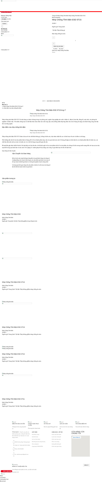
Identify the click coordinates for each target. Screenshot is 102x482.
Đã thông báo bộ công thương (38, 441)
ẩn (7, 104)
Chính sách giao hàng (56, 446)
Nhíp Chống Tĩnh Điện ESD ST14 (13, 282)
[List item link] (21, 449)
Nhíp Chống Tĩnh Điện (63, 15)
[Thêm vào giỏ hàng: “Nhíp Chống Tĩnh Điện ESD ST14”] (4, 295)
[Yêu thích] (4, 223)
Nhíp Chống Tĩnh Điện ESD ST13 (13, 327)
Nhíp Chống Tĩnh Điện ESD (11, 214)
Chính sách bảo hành (56, 434)
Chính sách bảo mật (56, 439)
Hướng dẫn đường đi (56, 444)
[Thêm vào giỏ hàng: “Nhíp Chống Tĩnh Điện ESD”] (4, 227)
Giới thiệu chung (35, 434)
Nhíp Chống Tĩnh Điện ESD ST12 (13, 354)
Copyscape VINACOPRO (37, 446)
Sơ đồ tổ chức (35, 436)
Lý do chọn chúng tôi (56, 436)
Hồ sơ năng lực (35, 444)
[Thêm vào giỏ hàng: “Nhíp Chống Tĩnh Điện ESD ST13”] (4, 340)
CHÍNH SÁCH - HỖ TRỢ (57, 432)
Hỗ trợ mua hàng (55, 441)
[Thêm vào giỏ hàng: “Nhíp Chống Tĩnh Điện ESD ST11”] (4, 412)
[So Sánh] (4, 211)
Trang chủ (54, 15)
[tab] (44, 101)
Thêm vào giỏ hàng (58, 46)
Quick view (4, 230)
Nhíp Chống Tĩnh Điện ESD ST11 (13, 399)
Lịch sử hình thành (36, 439)
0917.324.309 (7, 471)
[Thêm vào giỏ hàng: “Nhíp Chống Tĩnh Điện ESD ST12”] (4, 367)
